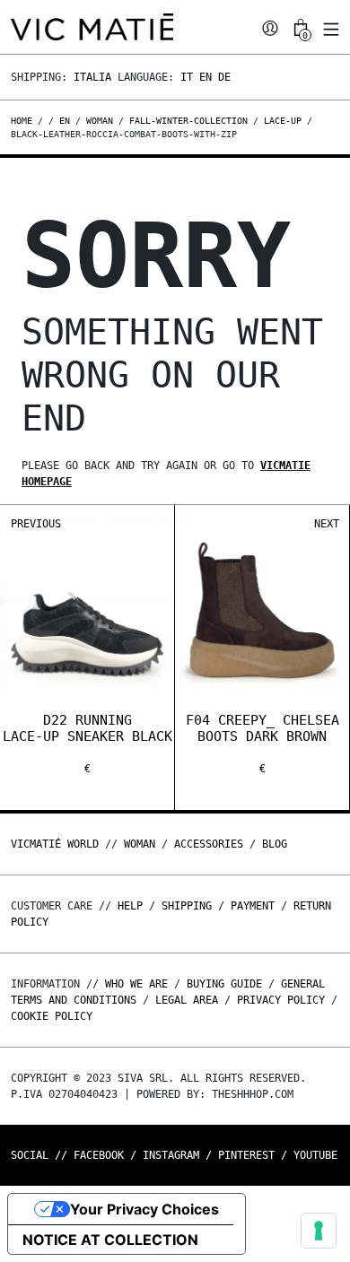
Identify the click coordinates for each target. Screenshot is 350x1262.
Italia (92, 77)
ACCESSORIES (208, 844)
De (224, 77)
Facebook (99, 1155)
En (205, 77)
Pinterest (246, 1155)
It (186, 77)
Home (24, 121)
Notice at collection (110, 1240)
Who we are (136, 984)
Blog (274, 844)
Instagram (171, 1155)
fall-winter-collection (188, 121)
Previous (36, 524)
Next (326, 524)
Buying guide (224, 984)
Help (130, 906)
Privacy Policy (281, 1000)
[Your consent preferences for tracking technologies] (319, 1231)
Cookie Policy (51, 1016)
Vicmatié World (55, 844)
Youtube (315, 1155)
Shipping (187, 906)
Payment (253, 906)
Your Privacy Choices (144, 1209)
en (64, 121)
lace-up (283, 121)
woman (99, 121)
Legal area (186, 1000)
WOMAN (139, 844)
